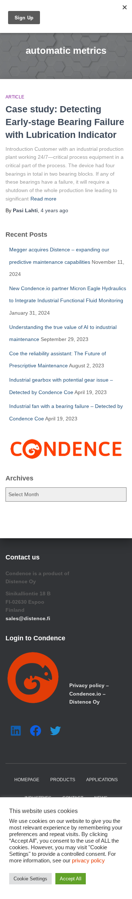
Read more (43, 199)
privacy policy (88, 861)
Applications (102, 779)
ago (54, 210)
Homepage (26, 779)
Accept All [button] (70, 878)
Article (15, 97)
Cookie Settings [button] (30, 878)
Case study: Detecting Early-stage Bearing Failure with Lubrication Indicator (65, 122)
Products (62, 779)
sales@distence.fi (28, 618)
